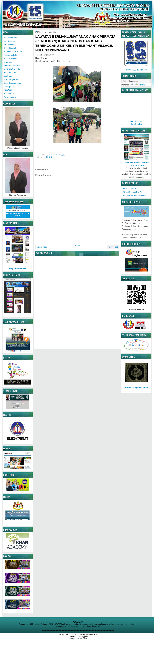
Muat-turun (8, 76)
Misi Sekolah (9, 44)
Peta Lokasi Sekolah (13, 51)
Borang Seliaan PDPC (132, 192)
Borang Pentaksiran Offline (134, 195)
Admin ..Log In (10, 97)
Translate (142, 85)
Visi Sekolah (9, 41)
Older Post (113, 247)
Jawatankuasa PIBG (13, 65)
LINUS (49, 157)
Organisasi (8, 62)
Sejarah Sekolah (11, 58)
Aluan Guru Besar (11, 37)
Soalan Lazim (9, 93)
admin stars (53, 155)
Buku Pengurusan (11, 79)
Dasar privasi (9, 86)
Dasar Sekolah (10, 48)
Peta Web (8, 90)
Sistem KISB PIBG (12, 69)
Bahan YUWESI (129, 188)
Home (77, 246)
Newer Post (42, 247)
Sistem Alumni (10, 72)
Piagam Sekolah (11, 55)
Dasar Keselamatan (12, 83)
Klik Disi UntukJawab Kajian (136, 122)
